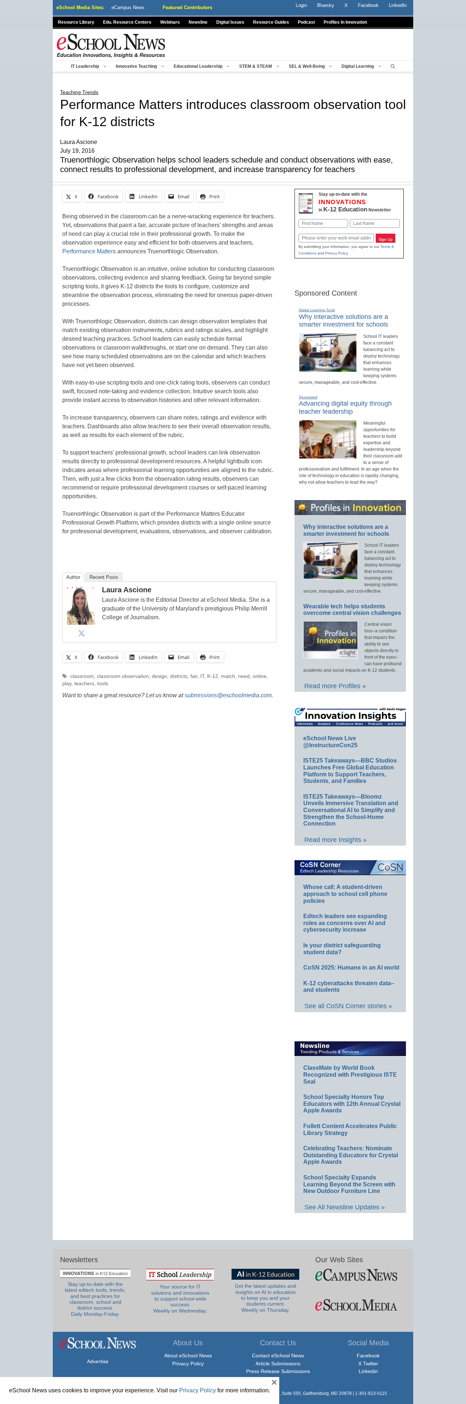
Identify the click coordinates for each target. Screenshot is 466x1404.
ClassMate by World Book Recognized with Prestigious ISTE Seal (350, 1074)
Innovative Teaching (136, 66)
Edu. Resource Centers (127, 22)
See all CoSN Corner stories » (348, 1006)
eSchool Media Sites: (80, 7)
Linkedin (368, 1371)
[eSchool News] (111, 45)
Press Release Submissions (278, 1371)
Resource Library (76, 22)
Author (73, 577)
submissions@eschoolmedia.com (228, 695)
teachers (84, 683)
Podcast (306, 22)
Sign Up (385, 239)
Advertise (97, 1361)
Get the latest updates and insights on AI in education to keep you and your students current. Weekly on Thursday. (265, 1298)
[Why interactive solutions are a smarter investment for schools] (328, 368)
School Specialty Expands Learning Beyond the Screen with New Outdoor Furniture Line (349, 1184)
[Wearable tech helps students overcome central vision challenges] (330, 655)
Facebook (368, 1355)
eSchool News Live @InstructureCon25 (330, 741)
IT (202, 676)
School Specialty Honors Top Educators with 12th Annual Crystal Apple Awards (351, 1104)
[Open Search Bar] (392, 66)
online (259, 676)
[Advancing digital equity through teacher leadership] (328, 455)
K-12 (212, 676)
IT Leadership (85, 66)
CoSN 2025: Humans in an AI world (351, 967)
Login (301, 5)
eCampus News (128, 7)
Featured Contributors (187, 7)
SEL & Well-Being (307, 66)
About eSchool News (188, 1355)
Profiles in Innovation (345, 22)
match (228, 676)
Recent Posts (104, 577)
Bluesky (325, 5)
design (159, 676)
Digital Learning (357, 66)
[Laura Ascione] (81, 623)
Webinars (170, 22)
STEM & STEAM (255, 66)
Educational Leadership (198, 66)
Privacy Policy (336, 253)
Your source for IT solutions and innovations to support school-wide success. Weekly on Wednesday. (180, 1298)
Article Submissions (278, 1363)
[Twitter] (81, 633)
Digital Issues (230, 22)
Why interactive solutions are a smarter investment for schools (343, 320)
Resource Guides (271, 22)
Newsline (198, 22)
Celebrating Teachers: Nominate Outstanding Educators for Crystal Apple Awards (350, 1155)
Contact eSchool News (278, 1355)
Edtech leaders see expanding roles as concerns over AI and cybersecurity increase (345, 923)
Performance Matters (89, 251)
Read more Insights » (335, 839)
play (66, 683)
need (244, 676)
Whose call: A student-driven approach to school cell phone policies (345, 894)
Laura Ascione (126, 590)
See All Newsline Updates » (344, 1207)
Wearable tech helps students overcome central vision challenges (352, 609)
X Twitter (368, 1363)
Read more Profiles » (335, 686)
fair (193, 676)
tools (102, 683)
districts (178, 676)
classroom (82, 676)
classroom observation (123, 676)
